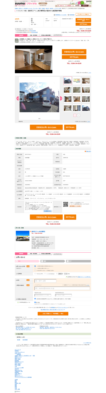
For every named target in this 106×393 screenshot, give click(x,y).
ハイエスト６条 (57, 8)
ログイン (85, 6)
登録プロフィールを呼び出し (84, 276)
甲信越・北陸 (18, 383)
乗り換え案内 (32, 30)
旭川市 (47, 8)
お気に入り (61, 5)
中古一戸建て (18, 365)
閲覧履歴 (69, 5)
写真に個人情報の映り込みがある (23, 329)
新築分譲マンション (19, 361)
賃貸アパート (18, 358)
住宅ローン (17, 374)
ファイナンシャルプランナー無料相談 (23, 377)
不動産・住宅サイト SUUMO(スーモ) (23, 355)
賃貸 (40, 8)
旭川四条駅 (25, 339)
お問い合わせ (18, 353)
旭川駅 (51, 8)
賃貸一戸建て (18, 359)
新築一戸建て (18, 364)
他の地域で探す (42, 5)
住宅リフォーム (18, 370)
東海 (16, 384)
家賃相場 (17, 360)
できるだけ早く (39, 273)
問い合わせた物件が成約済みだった (24, 328)
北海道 (43, 8)
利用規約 (53, 307)
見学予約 (83, 24)
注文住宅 (17, 368)
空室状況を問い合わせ (83, 20)
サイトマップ (18, 349)
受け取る (38, 302)
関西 (16, 385)
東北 (16, 380)
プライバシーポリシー (63, 307)
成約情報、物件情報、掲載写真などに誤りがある (51, 327)
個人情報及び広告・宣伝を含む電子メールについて (52, 309)
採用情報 (19, 354)
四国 (16, 386)
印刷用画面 (71, 14)
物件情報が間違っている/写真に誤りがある (25, 327)
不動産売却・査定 (19, 371)
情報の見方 (88, 151)
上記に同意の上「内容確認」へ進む (53, 313)
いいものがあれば (50, 273)
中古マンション (18, 362)
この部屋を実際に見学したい (42, 268)
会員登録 (77, 6)
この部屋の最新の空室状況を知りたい (44, 266)
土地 (16, 366)
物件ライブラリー (19, 376)
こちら (89, 72)
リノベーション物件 (19, 367)
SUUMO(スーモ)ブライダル (26, 4)
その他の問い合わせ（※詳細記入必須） (45, 270)
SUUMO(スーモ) (89, 2)
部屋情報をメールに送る (61, 14)
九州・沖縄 (17, 389)
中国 (16, 388)
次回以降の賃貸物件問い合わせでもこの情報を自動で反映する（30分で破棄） (53, 299)
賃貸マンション (18, 356)
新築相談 (17, 372)
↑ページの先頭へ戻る (87, 342)
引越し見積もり (18, 373)
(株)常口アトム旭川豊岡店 (38, 231)
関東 (16, 382)
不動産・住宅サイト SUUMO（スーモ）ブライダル (26, 8)
